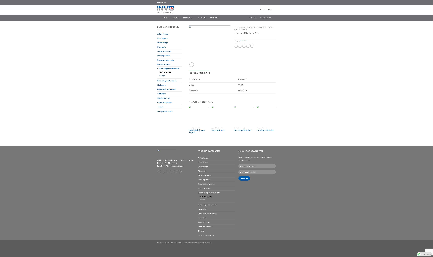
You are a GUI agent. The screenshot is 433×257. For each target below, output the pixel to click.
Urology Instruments (165, 111)
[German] (275, 2)
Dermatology (162, 42)
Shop (243, 27)
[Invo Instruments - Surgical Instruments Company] (166, 9)
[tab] (199, 73)
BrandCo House (205, 242)
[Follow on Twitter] (172, 2)
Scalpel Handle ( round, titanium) (197, 131)
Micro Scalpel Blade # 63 (265, 130)
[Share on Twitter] (240, 46)
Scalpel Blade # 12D (218, 130)
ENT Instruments (164, 64)
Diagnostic (161, 47)
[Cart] (274, 9)
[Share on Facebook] (236, 46)
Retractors (161, 94)
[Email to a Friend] (244, 46)
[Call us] (175, 171)
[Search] (275, 18)
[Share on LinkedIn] (252, 46)
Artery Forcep (162, 34)
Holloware (161, 85)
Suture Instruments (164, 102)
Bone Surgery (162, 38)
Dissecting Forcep (164, 51)
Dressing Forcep (163, 55)
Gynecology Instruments (166, 81)
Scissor (162, 76)
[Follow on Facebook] (168, 2)
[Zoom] (191, 64)
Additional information (199, 73)
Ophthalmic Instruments (166, 89)
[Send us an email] (174, 2)
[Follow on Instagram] (170, 2)
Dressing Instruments (165, 60)
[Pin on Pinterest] (248, 46)
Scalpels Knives (165, 72)
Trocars (160, 107)
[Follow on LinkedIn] (176, 2)
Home (236, 27)
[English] (270, 2)
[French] (272, 2)
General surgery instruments (168, 69)
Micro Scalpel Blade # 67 (242, 130)
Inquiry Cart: (266, 10)
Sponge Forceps (163, 98)
